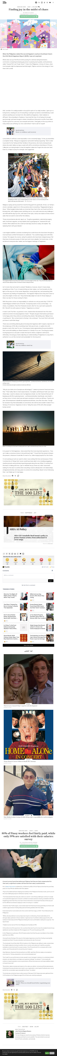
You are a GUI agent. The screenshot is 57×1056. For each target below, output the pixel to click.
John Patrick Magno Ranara (29, 842)
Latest (31, 830)
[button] (53, 2)
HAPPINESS (28, 513)
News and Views (21, 7)
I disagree (52, 1053)
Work (36, 830)
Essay (29, 7)
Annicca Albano (29, 12)
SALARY (36, 1026)
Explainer (35, 7)
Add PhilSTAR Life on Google (27, 16)
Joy (35, 513)
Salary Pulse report (10, 886)
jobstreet (25, 1026)
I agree (47, 1053)
